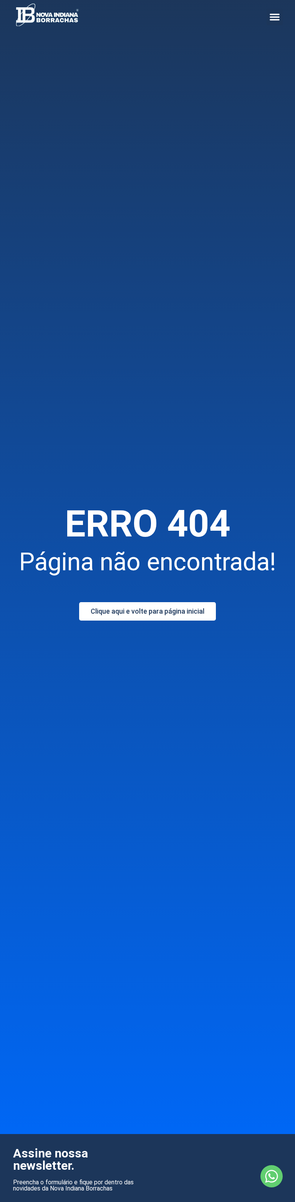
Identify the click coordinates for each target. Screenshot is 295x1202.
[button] (275, 17)
